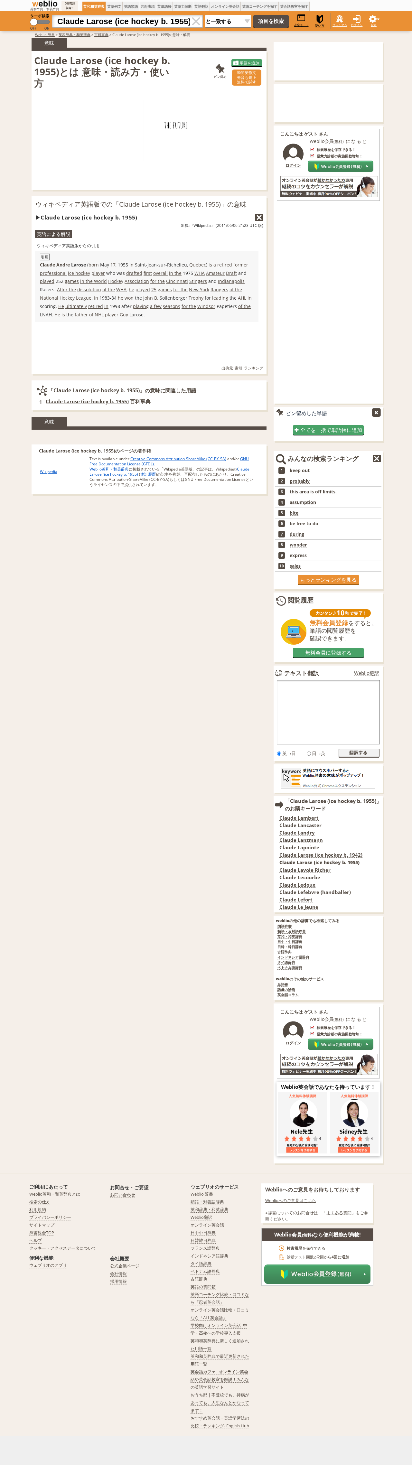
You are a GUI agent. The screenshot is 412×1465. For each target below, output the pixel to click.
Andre (63, 265)
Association (137, 281)
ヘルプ (35, 1240)
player (98, 273)
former (240, 265)
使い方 (319, 25)
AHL (242, 298)
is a (212, 265)
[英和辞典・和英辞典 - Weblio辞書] (45, 3)
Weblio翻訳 (366, 673)
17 (113, 265)
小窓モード (301, 25)
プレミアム (339, 25)
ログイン (356, 25)
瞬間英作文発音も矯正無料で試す (246, 77)
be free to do (304, 523)
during (297, 534)
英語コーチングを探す (259, 6)
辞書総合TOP (41, 1233)
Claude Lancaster (300, 825)
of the (108, 289)
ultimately (76, 306)
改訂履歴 (148, 474)
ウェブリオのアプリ (48, 1265)
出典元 (227, 368)
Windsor (206, 306)
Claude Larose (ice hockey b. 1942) (320, 855)
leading (220, 298)
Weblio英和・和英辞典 (109, 469)
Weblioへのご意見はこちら (290, 1200)
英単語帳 (164, 6)
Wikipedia (48, 471)
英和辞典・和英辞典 (74, 34)
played (47, 281)
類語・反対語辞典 (291, 931)
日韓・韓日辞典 (289, 947)
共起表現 (148, 6)
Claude (47, 265)
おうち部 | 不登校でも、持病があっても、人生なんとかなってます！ (220, 1402)
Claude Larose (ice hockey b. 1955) (87, 401)
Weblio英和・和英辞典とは (54, 1194)
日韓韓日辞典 (203, 1240)
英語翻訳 (201, 6)
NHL (99, 315)
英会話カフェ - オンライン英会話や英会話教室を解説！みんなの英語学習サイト (220, 1379)
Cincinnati (177, 281)
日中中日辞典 (203, 1233)
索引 (238, 368)
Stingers (198, 281)
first (148, 273)
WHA (199, 273)
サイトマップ (41, 1225)
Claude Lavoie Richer (305, 870)
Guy (124, 315)
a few (156, 306)
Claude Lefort (296, 899)
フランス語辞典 (205, 1248)
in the (175, 273)
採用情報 (118, 1281)
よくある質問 (338, 1213)
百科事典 (101, 34)
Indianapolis (231, 281)
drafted (134, 273)
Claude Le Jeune (298, 907)
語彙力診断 (286, 990)
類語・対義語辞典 (207, 1202)
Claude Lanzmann (301, 840)
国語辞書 (284, 926)
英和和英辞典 (94, 6)
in (131, 265)
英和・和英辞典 (289, 937)
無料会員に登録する (328, 652)
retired (224, 265)
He (61, 306)
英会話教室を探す (294, 6)
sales (295, 566)
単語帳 (282, 985)
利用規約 (37, 1209)
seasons (171, 306)
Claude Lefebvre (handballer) (315, 892)
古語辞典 (284, 952)
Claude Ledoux (297, 885)
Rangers (219, 289)
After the (66, 289)
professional (53, 273)
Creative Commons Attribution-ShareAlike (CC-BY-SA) (178, 459)
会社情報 (118, 1273)
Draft (231, 273)
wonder (298, 544)
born (94, 265)
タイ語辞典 (286, 962)
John (148, 298)
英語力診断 (183, 6)
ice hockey (79, 273)
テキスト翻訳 (301, 673)
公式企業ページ (124, 1266)
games (72, 281)
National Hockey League (65, 298)
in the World (93, 281)
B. (156, 298)
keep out (300, 470)
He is (59, 315)
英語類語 (131, 6)
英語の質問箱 (203, 1287)
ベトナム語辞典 (289, 968)
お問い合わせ (122, 1195)
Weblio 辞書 (45, 34)
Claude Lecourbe (299, 877)
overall (160, 273)
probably (300, 481)
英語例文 (114, 6)
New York (199, 289)
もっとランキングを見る (328, 579)
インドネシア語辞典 (293, 957)
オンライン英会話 (225, 6)
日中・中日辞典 (289, 942)
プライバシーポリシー (50, 1217)
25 (153, 289)
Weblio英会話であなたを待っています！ (328, 1086)
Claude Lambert (299, 818)
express (298, 555)
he (131, 289)
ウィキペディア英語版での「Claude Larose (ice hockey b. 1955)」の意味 (141, 204)
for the (157, 281)
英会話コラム (288, 995)
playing (141, 306)
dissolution (89, 289)
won (129, 298)
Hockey (115, 281)
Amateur (215, 273)
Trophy (196, 298)
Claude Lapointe (299, 847)
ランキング (253, 368)
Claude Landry (297, 832)
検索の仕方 (39, 1202)
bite (294, 513)
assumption (303, 502)
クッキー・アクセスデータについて (62, 1248)
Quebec (197, 265)
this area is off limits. (313, 491)
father (81, 315)
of (91, 315)
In (96, 298)
